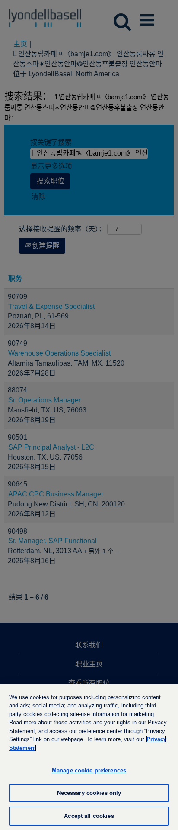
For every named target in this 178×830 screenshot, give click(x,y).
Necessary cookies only (89, 793)
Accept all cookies (89, 816)
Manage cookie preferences (89, 770)
